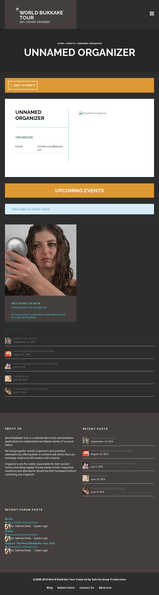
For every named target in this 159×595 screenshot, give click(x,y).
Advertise (105, 587)
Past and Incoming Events (23, 522)
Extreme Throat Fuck (25, 338)
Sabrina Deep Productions (109, 579)
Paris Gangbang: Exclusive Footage (34, 351)
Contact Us (87, 587)
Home (60, 43)
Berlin (9, 519)
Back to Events (24, 85)
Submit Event (66, 587)
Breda (9, 531)
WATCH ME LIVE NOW (26, 303)
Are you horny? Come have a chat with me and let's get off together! (38, 316)
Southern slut (21, 376)
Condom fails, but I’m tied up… (31, 389)
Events (70, 43)
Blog (50, 587)
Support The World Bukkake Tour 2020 (30, 543)
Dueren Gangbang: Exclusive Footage (35, 363)
